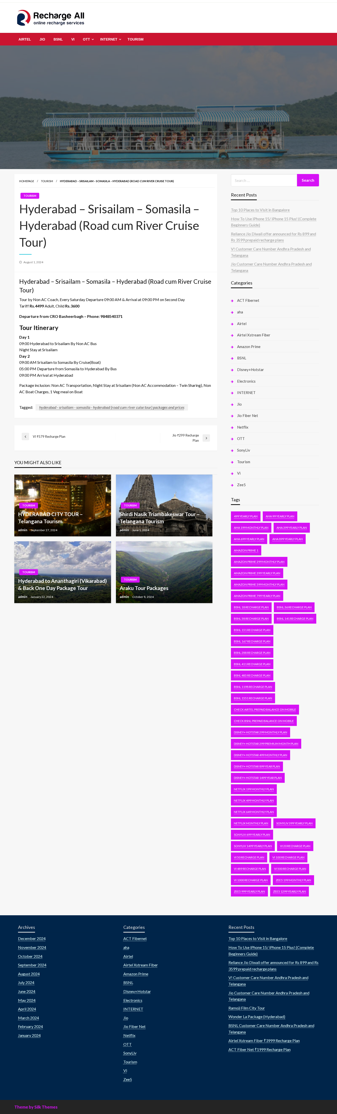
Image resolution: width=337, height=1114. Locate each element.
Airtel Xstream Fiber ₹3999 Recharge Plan (264, 1040)
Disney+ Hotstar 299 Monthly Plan (260, 732)
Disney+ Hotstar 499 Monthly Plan (260, 755)
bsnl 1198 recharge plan (253, 687)
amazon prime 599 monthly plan (259, 584)
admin (23, 530)
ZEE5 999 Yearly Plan (249, 891)
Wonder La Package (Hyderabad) (256, 1016)
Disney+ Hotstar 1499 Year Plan (258, 778)
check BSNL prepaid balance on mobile (264, 721)
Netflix (242, 427)
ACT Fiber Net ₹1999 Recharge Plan (259, 1049)
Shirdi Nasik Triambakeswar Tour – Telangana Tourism (160, 517)
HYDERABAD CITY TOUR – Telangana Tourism (50, 517)
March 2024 (28, 1017)
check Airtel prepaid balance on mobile (265, 709)
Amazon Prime (249, 346)
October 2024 (30, 956)
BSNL (58, 39)
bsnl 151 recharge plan (252, 630)
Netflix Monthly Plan (251, 823)
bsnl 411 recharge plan (252, 664)
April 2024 (27, 1008)
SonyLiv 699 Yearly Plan (252, 834)
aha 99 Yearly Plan (280, 516)
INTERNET (108, 39)
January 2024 (29, 1035)
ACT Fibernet (248, 300)
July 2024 (26, 982)
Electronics (246, 381)
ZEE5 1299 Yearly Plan (289, 891)
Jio (42, 39)
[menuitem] (24, 39)
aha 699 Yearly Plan (249, 539)
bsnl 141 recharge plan (295, 618)
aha (240, 312)
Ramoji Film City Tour (246, 1007)
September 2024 (32, 964)
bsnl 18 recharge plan (251, 607)
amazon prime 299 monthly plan (259, 562)
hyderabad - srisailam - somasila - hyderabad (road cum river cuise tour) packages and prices (111, 407)
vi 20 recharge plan (295, 846)
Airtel (25, 39)
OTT (86, 39)
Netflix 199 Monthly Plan (254, 789)
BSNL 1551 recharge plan (253, 698)
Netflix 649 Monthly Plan (254, 812)
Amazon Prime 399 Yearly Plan (257, 573)
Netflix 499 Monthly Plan (254, 800)
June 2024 (26, 991)
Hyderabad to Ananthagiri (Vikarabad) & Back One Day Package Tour (62, 584)
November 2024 (32, 947)
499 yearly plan (246, 516)
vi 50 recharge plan (249, 857)
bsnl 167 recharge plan (252, 641)
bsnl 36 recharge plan (294, 607)
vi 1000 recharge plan (251, 880)
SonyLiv (243, 450)
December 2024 (32, 938)
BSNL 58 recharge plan (251, 618)
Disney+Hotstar (250, 369)
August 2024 (29, 973)
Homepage (26, 181)
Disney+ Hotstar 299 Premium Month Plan (266, 743)
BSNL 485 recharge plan (252, 675)
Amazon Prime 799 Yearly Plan (257, 596)
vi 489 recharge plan (250, 869)
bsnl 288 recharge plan (252, 653)
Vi (73, 39)
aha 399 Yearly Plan (292, 527)
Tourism (136, 39)
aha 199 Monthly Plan (251, 527)
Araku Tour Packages (144, 588)
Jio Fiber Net (247, 415)
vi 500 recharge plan (290, 869)
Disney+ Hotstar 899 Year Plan (257, 766)
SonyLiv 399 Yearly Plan (294, 823)
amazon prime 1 (246, 550)
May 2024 (27, 1000)
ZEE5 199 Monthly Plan (293, 880)
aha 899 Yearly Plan (287, 539)
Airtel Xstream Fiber (253, 335)
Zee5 (241, 484)
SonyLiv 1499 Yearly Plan (253, 846)
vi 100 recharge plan (288, 857)
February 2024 (30, 1026)
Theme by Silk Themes (35, 1107)
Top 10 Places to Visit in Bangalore (260, 209)
